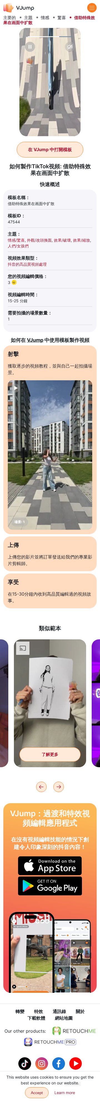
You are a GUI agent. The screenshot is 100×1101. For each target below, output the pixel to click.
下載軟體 (36, 1018)
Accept (37, 1092)
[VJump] (18, 7)
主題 (28, 17)
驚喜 (62, 17)
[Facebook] (59, 1063)
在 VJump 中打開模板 (50, 149)
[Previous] (41, 787)
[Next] (58, 787)
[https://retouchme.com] (74, 1031)
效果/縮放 (81, 240)
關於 (80, 1011)
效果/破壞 (62, 240)
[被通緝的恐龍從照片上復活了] (31, 952)
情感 (45, 17)
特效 (38, 1011)
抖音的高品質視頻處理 (27, 264)
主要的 (9, 17)
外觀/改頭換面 (39, 240)
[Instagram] (42, 1063)
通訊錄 (59, 1011)
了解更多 (50, 754)
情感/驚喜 (16, 240)
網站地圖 (64, 1018)
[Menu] (92, 7)
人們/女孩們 (18, 246)
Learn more (64, 1092)
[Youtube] (75, 1063)
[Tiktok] (25, 1063)
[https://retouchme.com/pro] (50, 1042)
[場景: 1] (50, 455)
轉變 (20, 1011)
